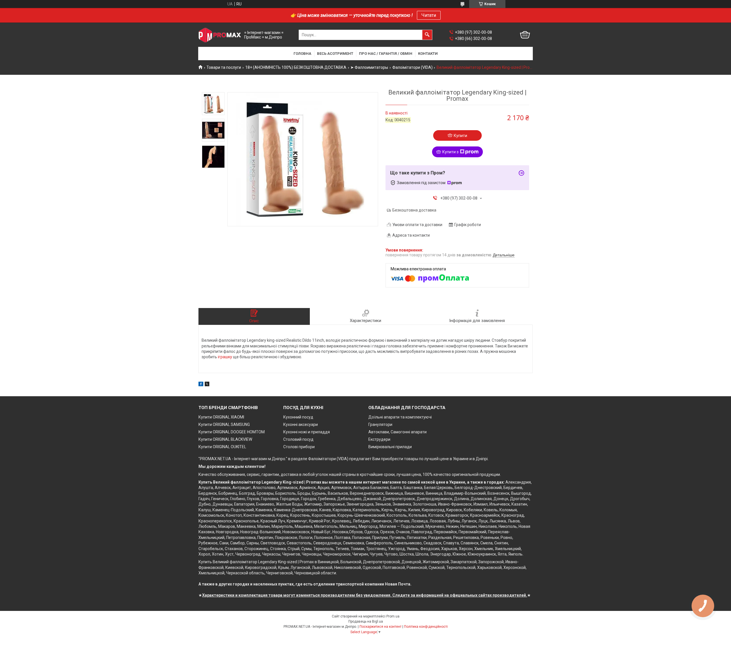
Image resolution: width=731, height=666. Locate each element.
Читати (428, 15)
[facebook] (200, 385)
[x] (207, 385)
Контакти (428, 53)
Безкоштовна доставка (414, 210)
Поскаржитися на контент (380, 627)
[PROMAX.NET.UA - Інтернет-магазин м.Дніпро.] (219, 35)
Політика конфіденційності (426, 627)
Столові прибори (299, 446)
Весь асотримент (335, 53)
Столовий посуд (298, 439)
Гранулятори (380, 424)
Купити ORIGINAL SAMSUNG (224, 424)
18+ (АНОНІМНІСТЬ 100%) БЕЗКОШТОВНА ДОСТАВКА (295, 67)
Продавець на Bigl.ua (365, 621)
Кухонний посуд (298, 417)
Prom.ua (392, 616)
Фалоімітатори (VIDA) (412, 67)
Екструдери (379, 439)
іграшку (225, 357)
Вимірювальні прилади (390, 446)
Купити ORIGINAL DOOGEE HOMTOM (231, 432)
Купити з (450, 152)
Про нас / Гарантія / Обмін (385, 53)
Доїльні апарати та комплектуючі (400, 417)
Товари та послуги (223, 67)
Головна (302, 53)
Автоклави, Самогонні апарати (397, 432)
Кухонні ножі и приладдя (306, 432)
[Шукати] (427, 35)
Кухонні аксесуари (300, 424)
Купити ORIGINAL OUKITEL (222, 446)
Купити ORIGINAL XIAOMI (221, 417)
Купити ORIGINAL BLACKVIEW (225, 439)
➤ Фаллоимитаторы (369, 67)
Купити (460, 135)
